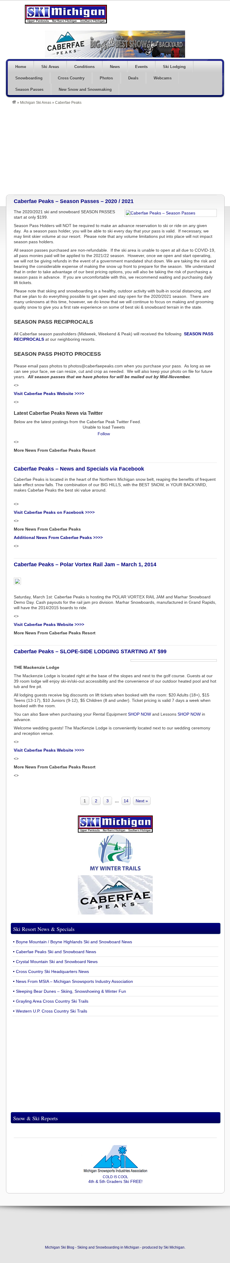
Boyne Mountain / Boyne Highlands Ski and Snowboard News (74, 941)
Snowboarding (29, 78)
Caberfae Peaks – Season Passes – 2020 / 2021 (74, 201)
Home (20, 66)
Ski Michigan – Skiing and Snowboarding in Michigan (66, 14)
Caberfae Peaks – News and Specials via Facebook (79, 469)
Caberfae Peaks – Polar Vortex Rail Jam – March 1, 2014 (85, 564)
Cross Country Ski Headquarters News (52, 971)
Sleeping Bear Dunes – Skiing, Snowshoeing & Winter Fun (71, 991)
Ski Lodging (174, 66)
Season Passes (29, 89)
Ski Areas (50, 66)
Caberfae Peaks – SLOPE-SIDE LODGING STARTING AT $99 (90, 651)
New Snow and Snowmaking (85, 89)
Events (141, 66)
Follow (104, 433)
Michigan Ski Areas (35, 102)
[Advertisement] (118, 150)
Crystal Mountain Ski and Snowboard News (57, 961)
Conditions (84, 66)
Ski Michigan (174, 1247)
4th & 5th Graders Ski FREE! (115, 1179)
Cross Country (71, 78)
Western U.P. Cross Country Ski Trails (51, 1011)
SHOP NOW (139, 714)
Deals (133, 78)
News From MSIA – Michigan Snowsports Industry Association (74, 981)
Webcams (163, 78)
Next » (142, 800)
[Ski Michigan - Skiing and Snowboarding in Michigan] (14, 102)
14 (126, 800)
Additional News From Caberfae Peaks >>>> (58, 537)
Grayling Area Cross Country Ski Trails (52, 1001)
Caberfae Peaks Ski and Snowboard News (56, 951)
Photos (106, 78)
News (115, 66)
